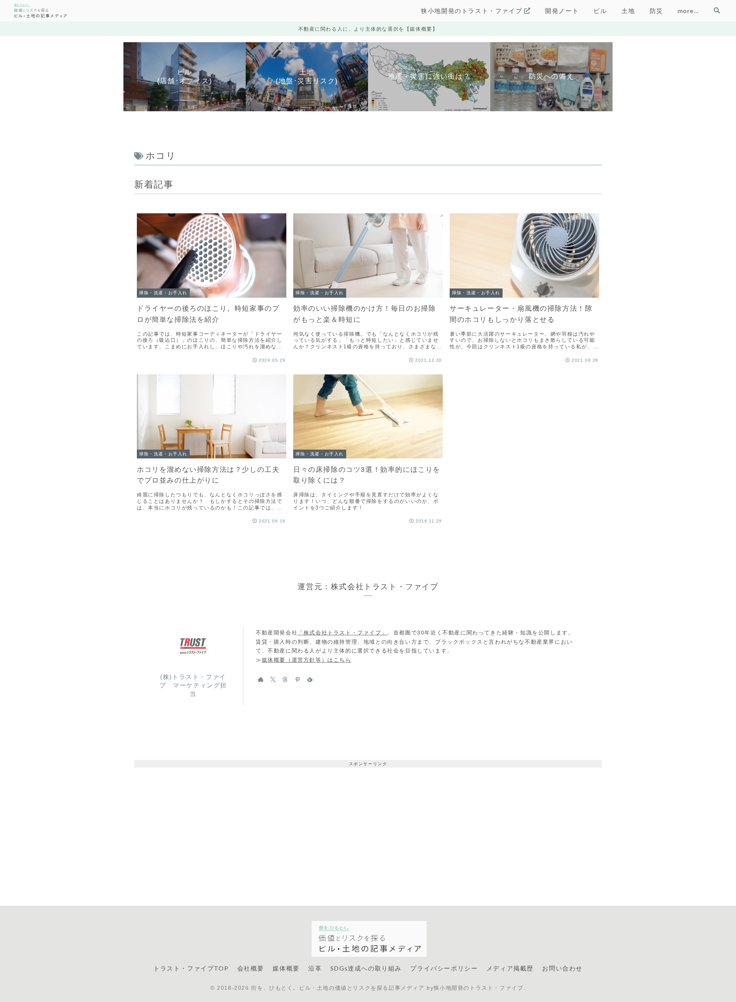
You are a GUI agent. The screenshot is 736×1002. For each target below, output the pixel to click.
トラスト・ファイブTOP (190, 968)
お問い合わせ (562, 968)
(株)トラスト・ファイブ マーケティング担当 (193, 685)
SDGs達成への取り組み (366, 968)
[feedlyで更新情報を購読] (310, 679)
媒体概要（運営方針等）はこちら (307, 660)
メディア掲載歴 (510, 968)
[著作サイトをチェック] (261, 679)
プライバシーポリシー (444, 968)
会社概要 (250, 968)
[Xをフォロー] (273, 679)
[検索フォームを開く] (717, 10)
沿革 (315, 968)
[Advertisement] (368, 821)
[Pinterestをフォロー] (297, 679)
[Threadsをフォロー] (285, 679)
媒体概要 (286, 968)
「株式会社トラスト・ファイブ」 (342, 633)
